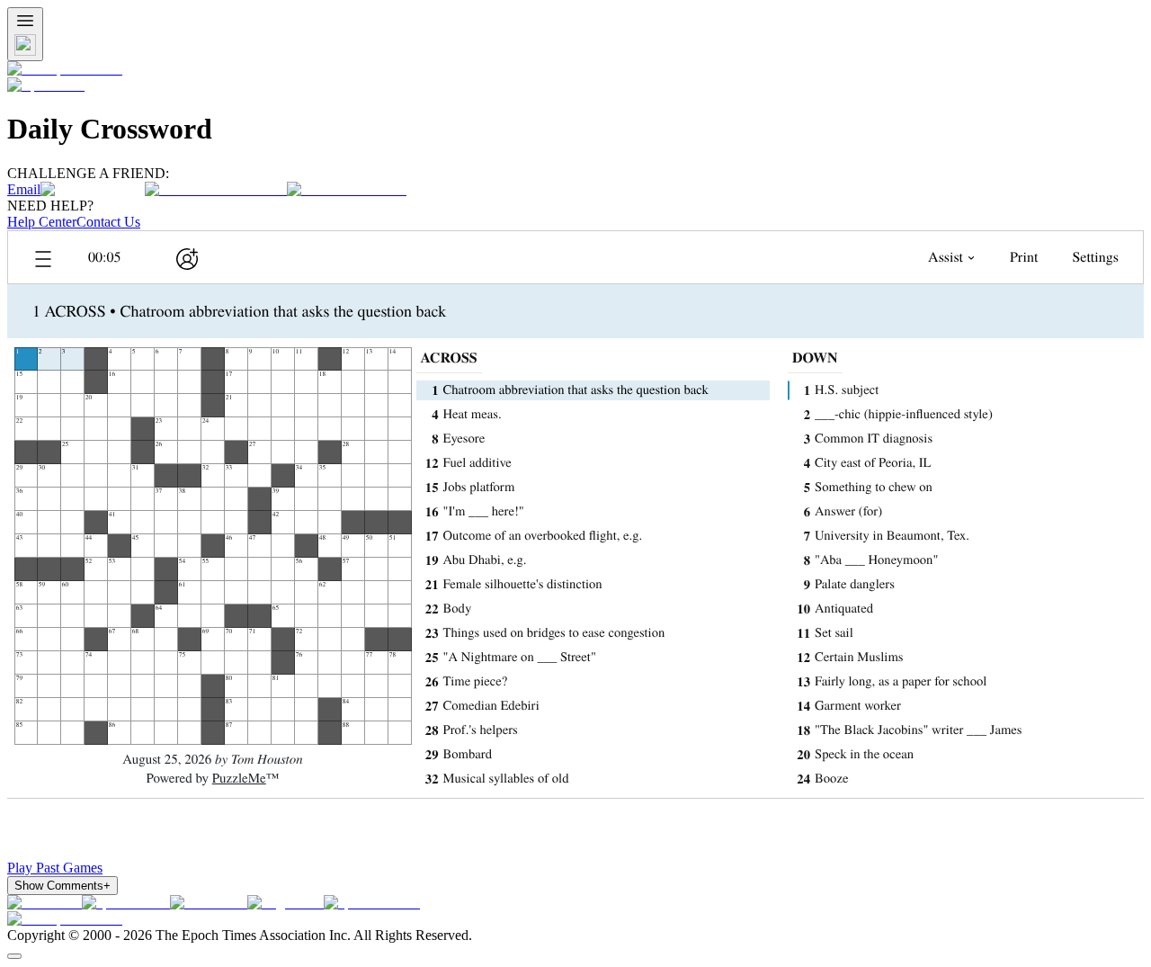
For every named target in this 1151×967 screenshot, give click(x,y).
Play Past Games (55, 867)
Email (23, 189)
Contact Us (108, 221)
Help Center (41, 221)
